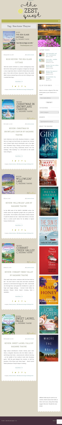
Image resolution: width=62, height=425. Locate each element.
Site (16, 420)
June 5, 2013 (7, 198)
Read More (30, 0)
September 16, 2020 (9, 54)
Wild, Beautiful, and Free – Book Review (51, 54)
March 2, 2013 (8, 267)
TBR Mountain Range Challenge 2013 (24, 164)
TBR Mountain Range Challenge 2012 (24, 375)
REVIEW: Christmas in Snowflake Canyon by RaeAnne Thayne (19, 131)
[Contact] (49, 46)
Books (10, 89)
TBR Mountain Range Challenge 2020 (24, 89)
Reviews (14, 89)
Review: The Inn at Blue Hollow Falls (52, 66)
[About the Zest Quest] (49, 35)
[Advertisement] (49, 380)
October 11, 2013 (8, 124)
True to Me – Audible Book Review (51, 60)
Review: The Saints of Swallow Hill (51, 71)
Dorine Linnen (31, 54)
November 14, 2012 (9, 339)
